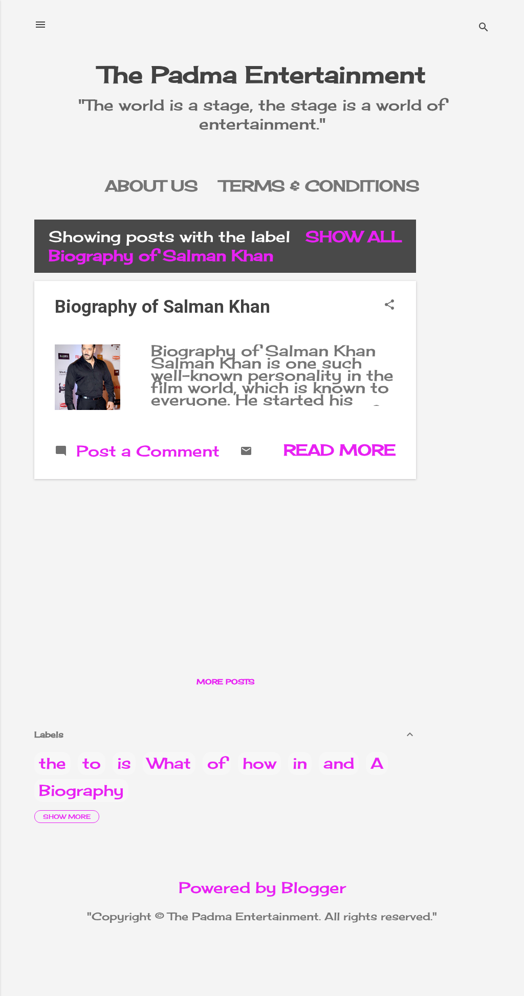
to (91, 763)
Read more (339, 450)
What (169, 763)
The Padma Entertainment (262, 74)
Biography (81, 790)
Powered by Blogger (262, 887)
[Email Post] (246, 451)
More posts (225, 681)
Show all (353, 236)
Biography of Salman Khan (162, 306)
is (124, 763)
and (338, 763)
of (216, 763)
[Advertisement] (465, 373)
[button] (389, 305)
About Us (151, 186)
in (300, 763)
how (259, 763)
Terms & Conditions (320, 186)
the (52, 763)
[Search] (483, 28)
